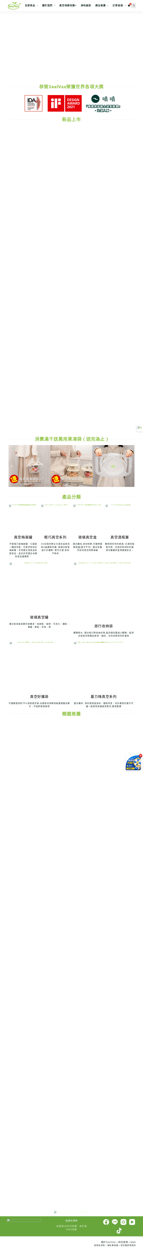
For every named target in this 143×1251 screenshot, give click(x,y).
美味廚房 (86, 5)
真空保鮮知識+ (68, 5)
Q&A (133, 1242)
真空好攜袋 (39, 697)
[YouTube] (132, 1222)
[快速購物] (140, 428)
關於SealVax (108, 1242)
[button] (4, 44)
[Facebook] (106, 1222)
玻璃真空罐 (39, 617)
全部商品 (30, 5)
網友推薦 (100, 5)
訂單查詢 (118, 5)
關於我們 (47, 5)
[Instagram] (123, 1222)
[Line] (115, 1222)
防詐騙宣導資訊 (128, 1245)
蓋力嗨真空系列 (104, 697)
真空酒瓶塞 (119, 537)
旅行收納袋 (103, 626)
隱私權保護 (112, 1245)
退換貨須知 (99, 1245)
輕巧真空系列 (55, 537)
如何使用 (123, 1242)
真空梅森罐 (23, 537)
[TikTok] (119, 1231)
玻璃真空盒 (87, 537)
